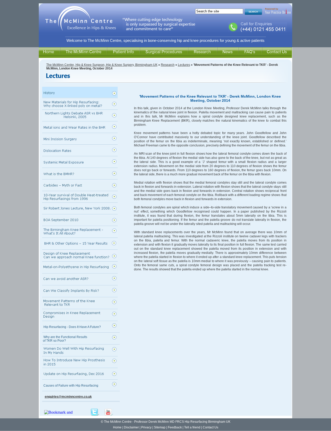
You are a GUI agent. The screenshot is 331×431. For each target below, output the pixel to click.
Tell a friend (192, 427)
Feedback (175, 427)
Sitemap (160, 427)
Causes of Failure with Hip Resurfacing (70, 385)
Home (117, 427)
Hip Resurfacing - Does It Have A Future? (72, 327)
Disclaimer (131, 427)
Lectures (184, 65)
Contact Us (210, 427)
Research (168, 65)
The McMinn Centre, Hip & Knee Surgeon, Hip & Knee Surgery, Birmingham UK (101, 65)
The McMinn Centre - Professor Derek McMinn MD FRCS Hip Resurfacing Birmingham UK (166, 422)
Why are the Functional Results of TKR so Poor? (64, 338)
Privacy (146, 427)
